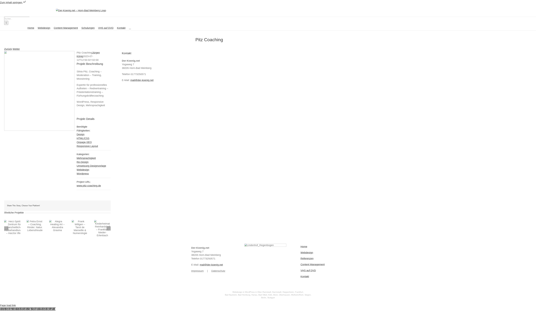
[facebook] (245, 274)
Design (80, 134)
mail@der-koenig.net (142, 80)
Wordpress (83, 173)
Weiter (16, 49)
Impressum (197, 271)
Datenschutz (218, 271)
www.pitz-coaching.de (89, 185)
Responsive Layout (87, 146)
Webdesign (83, 169)
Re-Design (82, 162)
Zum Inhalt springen (11, 2)
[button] (130, 27)
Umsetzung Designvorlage (91, 165)
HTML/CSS (83, 138)
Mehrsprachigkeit (86, 158)
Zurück (8, 49)
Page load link (8, 305)
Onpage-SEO (84, 142)
